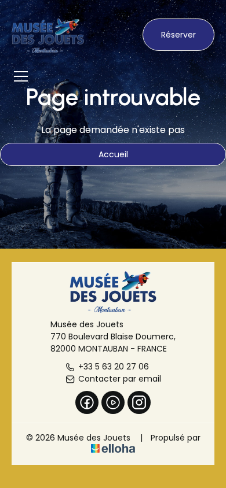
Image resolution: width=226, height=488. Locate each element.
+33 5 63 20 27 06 (113, 366)
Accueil (113, 154)
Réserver (178, 34)
